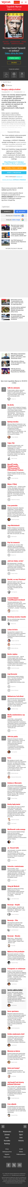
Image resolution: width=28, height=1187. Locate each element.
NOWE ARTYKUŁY (14, 179)
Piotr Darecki (13, 823)
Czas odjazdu (11, 1104)
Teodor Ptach (14, 730)
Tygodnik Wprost (14, 6)
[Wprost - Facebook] (8, 1165)
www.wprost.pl (13, 1182)
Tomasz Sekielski (14, 437)
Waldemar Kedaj (14, 708)
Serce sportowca (13, 1011)
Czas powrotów (12, 505)
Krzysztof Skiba (14, 1115)
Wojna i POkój (12, 484)
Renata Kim (13, 555)
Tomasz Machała (14, 478)
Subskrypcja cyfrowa (17, 43)
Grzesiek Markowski (15, 1098)
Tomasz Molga (14, 798)
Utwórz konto (14, 58)
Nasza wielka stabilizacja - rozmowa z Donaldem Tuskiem (15, 467)
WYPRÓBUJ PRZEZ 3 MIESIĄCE (14, 168)
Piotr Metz (13, 945)
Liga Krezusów (12, 674)
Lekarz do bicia (12, 630)
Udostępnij (22, 211)
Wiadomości (7, 1132)
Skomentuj (7, 211)
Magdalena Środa (14, 610)
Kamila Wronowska (15, 668)
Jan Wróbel (13, 1076)
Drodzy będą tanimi (13, 804)
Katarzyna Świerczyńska (16, 644)
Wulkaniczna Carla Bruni (15, 696)
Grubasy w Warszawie (14, 783)
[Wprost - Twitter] (14, 1165)
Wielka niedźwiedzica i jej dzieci (16, 716)
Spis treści (6, 42)
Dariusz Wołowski (14, 690)
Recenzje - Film (12, 920)
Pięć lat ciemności (13, 542)
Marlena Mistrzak (14, 648)
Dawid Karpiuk (14, 880)
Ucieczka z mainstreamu (15, 866)
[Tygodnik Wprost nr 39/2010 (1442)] (14, 26)
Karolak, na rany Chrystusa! (16, 579)
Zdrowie (7, 1135)
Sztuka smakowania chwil (15, 1034)
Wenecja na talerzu (13, 1051)
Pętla (9, 758)
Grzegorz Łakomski (15, 640)
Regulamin (7, 1154)
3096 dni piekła (12, 737)
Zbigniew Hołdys (14, 962)
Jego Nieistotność (13, 525)
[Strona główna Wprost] (5, 2)
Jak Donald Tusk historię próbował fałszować (15, 1083)
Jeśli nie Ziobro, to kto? (15, 561)
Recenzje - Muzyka (13, 936)
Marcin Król (13, 623)
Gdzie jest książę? (13, 1068)
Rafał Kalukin (14, 536)
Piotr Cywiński (14, 752)
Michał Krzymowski (15, 519)
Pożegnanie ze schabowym (16, 969)
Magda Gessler (14, 1062)
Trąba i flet (11, 443)
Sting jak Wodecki (13, 886)
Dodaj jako (13, 220)
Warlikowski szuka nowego (16, 829)
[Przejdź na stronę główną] (0, 2)
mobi (22, 76)
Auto (7, 1138)
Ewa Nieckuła (14, 984)
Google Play (11, 200)
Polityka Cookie (7, 1157)
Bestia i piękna (12, 654)
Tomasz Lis (13, 399)
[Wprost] (1, 82)
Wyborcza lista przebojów (15, 952)
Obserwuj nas (13, 215)
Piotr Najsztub (14, 592)
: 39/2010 (14, 9)
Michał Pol (13, 686)
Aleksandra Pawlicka (15, 499)
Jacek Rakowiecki (14, 930)
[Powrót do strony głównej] (2, 1126)
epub (14, 76)
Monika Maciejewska (15, 1028)
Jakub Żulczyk (14, 458)
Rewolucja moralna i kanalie (16, 617)
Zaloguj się (19, 176)
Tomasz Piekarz (14, 573)
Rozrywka (7, 1141)
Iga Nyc (12, 842)
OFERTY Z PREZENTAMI (14, 172)
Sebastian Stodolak (15, 819)
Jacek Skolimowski (15, 898)
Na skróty (10, 405)
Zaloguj (14, 62)
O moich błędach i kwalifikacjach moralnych (16, 599)
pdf (6, 76)
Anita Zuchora (14, 860)
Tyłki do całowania (13, 388)
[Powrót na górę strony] (25, 1126)
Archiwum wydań (15, 42)
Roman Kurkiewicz (15, 914)
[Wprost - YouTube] (19, 1165)
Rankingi (7, 1144)
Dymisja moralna (12, 422)
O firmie (7, 1149)
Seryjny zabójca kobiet (15, 990)
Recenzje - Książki (13, 905)
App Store (4, 200)
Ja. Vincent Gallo (13, 848)
